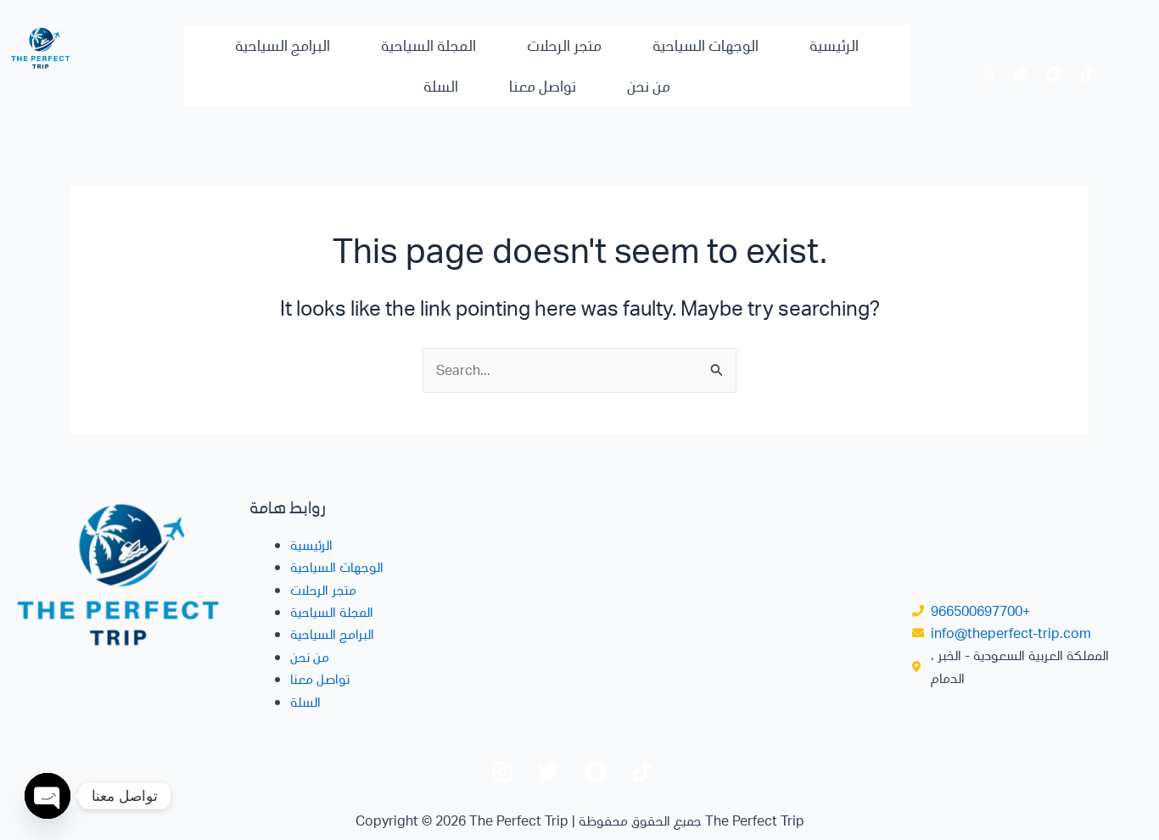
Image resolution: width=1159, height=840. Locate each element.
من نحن (648, 85)
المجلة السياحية (428, 45)
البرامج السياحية (282, 45)
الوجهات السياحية (705, 45)
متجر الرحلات (564, 45)
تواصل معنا (542, 85)
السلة (440, 85)
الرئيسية (834, 45)
